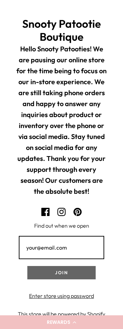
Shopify (96, 314)
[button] (61, 322)
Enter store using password (61, 295)
